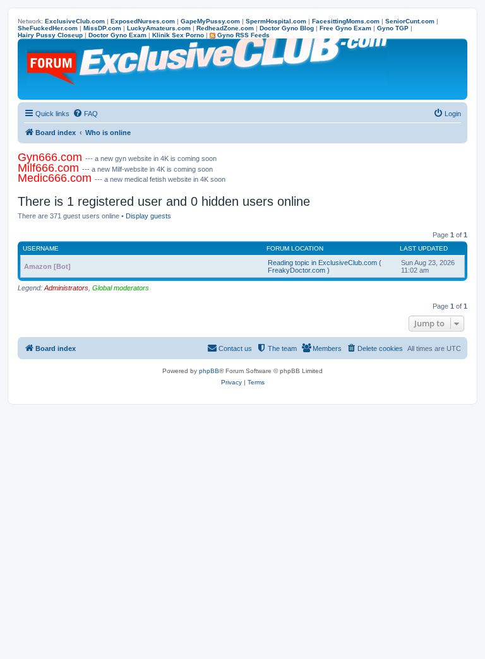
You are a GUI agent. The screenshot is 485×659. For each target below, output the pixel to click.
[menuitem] (85, 113)
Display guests (148, 216)
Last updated (424, 248)
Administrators (66, 288)
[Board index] (208, 69)
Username (41, 248)
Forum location (294, 248)
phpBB (209, 370)
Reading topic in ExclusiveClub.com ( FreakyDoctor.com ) (324, 266)
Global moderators (120, 288)
